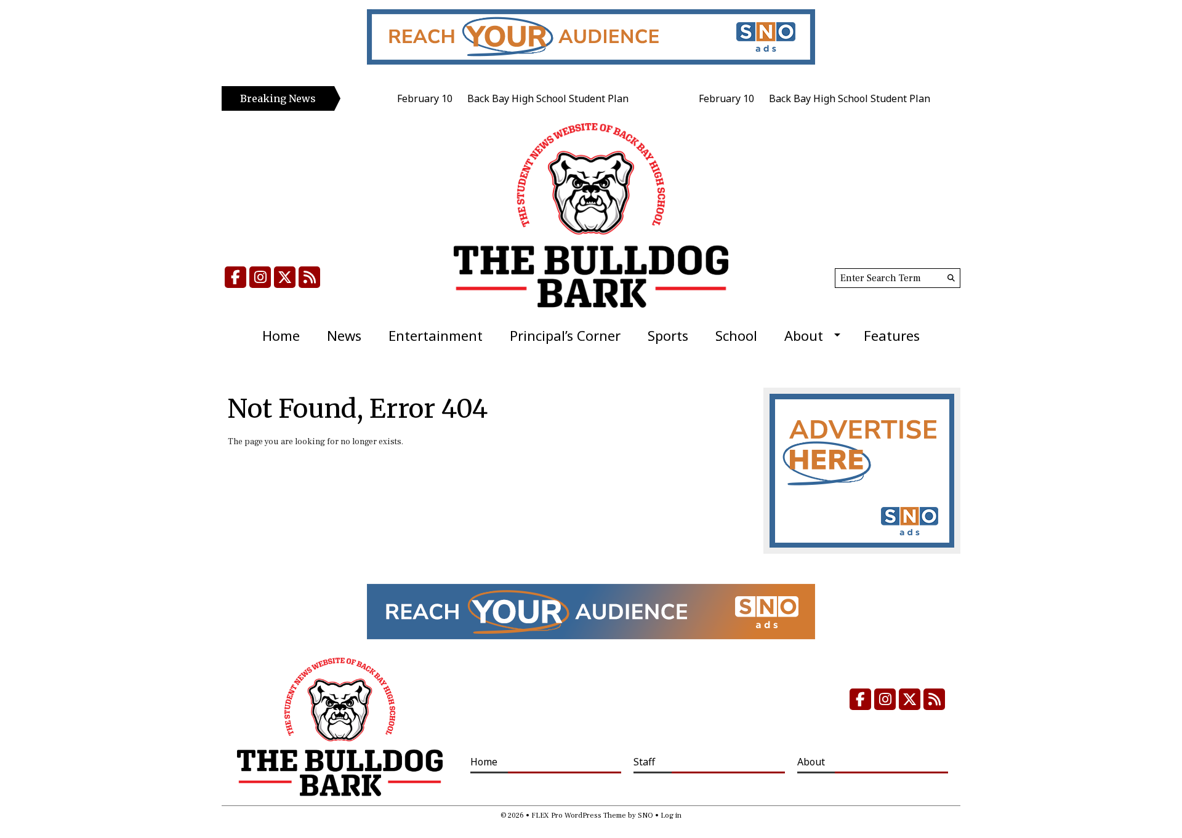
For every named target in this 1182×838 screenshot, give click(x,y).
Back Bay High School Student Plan (520, 98)
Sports (668, 335)
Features (892, 335)
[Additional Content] (591, 37)
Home (281, 335)
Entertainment (435, 335)
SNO (645, 815)
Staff (644, 761)
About (803, 335)
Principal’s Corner (565, 335)
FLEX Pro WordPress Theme (578, 815)
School (736, 335)
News (344, 335)
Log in (671, 815)
